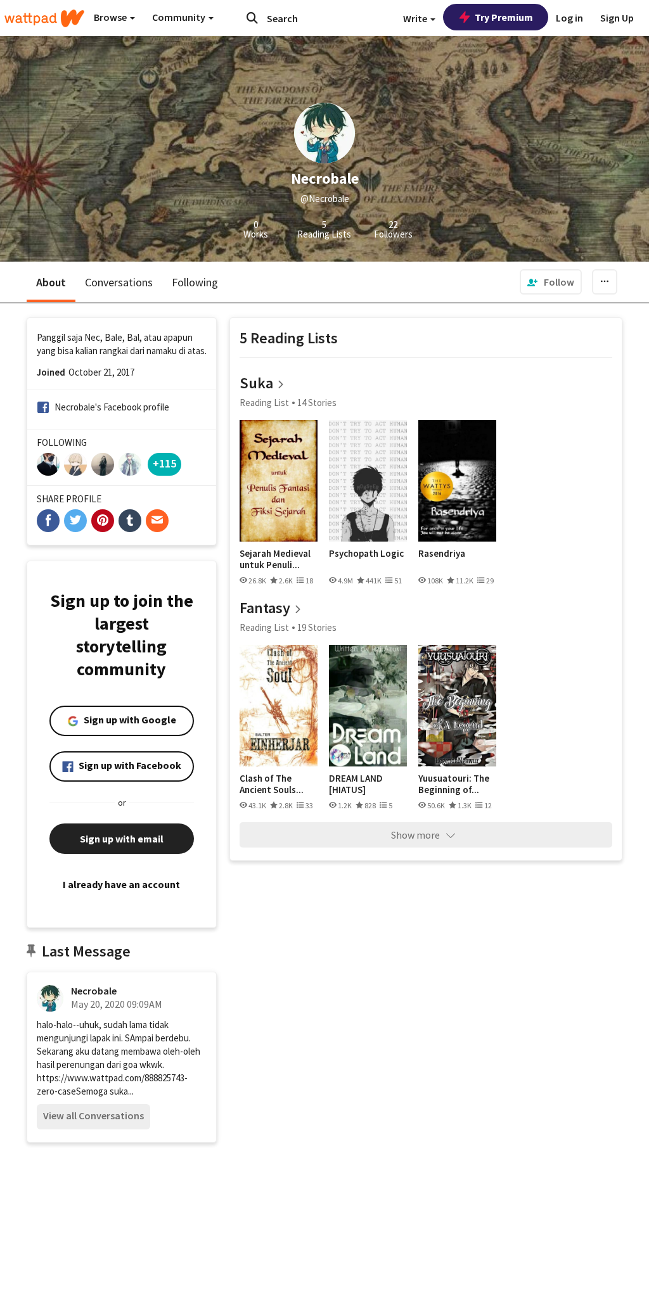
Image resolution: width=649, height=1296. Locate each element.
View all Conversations (93, 1115)
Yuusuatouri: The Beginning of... (453, 784)
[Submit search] (252, 18)
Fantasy (265, 608)
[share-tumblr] (130, 520)
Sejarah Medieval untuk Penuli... (275, 559)
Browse (111, 17)
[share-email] (157, 520)
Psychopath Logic (366, 553)
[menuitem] (551, 282)
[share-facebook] (48, 520)
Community (179, 17)
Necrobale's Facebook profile (112, 407)
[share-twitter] (75, 520)
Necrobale (94, 990)
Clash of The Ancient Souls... (272, 784)
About (51, 282)
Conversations (119, 282)
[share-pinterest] (102, 520)
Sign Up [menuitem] (617, 17)
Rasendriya (441, 553)
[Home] (44, 18)
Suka (256, 383)
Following (195, 282)
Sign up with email (122, 838)
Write (416, 18)
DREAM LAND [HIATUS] (356, 784)
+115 (164, 463)
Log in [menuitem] (569, 17)
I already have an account (121, 884)
